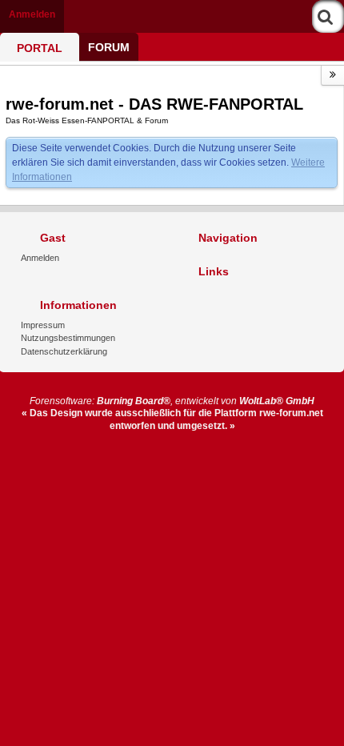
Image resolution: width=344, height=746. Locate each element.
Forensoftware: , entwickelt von (172, 401)
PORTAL (39, 48)
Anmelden (32, 14)
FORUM (109, 47)
